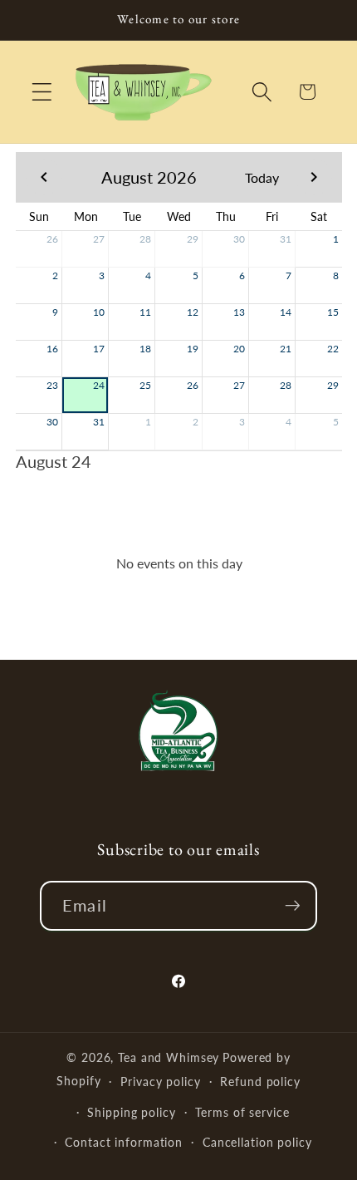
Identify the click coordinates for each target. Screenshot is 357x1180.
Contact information (124, 1142)
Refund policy (260, 1081)
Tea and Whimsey (168, 1057)
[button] (42, 92)
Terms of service (242, 1112)
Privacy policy (160, 1081)
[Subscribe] (292, 906)
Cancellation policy (257, 1142)
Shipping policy (131, 1112)
